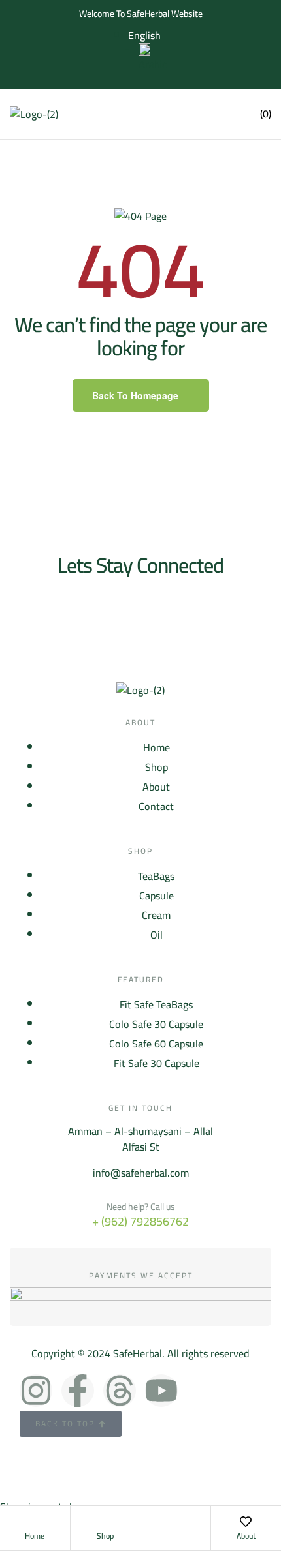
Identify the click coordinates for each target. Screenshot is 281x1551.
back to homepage (135, 395)
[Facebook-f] (77, 1390)
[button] (179, 114)
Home (34, 1535)
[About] (246, 1522)
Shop (105, 1535)
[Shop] (105, 1522)
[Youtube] (161, 1390)
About (246, 1535)
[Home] (35, 1522)
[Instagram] (36, 1390)
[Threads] (119, 1390)
